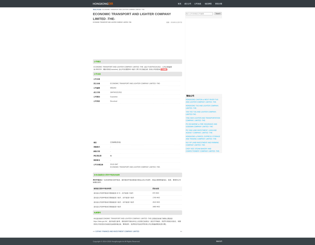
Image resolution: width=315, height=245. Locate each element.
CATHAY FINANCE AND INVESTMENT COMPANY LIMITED (117, 231)
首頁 (179, 4)
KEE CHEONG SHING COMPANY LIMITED (165, 231)
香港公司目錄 (97, 9)
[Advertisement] (137, 41)
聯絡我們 (219, 241)
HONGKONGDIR (103, 4)
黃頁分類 (218, 4)
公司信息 (197, 4)
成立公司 (187, 4)
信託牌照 (208, 4)
